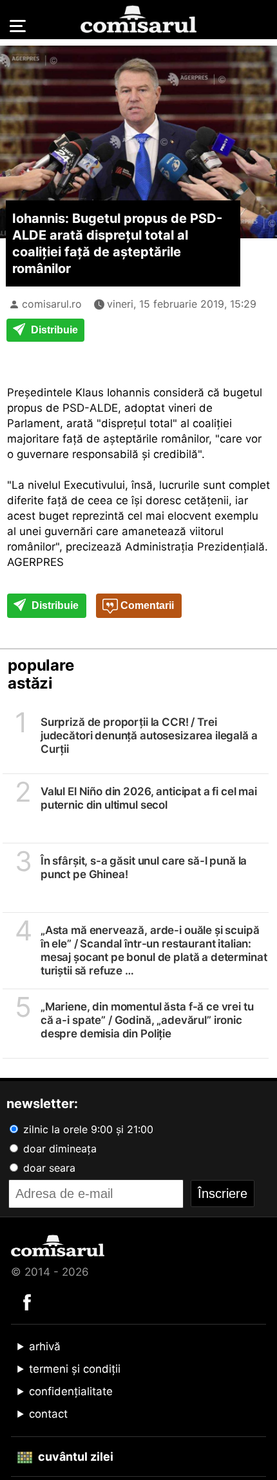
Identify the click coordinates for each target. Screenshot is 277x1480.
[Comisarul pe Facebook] (27, 1301)
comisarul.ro (52, 303)
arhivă (45, 1346)
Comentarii (146, 605)
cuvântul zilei (74, 1456)
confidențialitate (71, 1391)
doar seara (47, 1167)
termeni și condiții (74, 1368)
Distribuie (53, 329)
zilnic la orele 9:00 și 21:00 (86, 1129)
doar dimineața (58, 1148)
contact (48, 1413)
